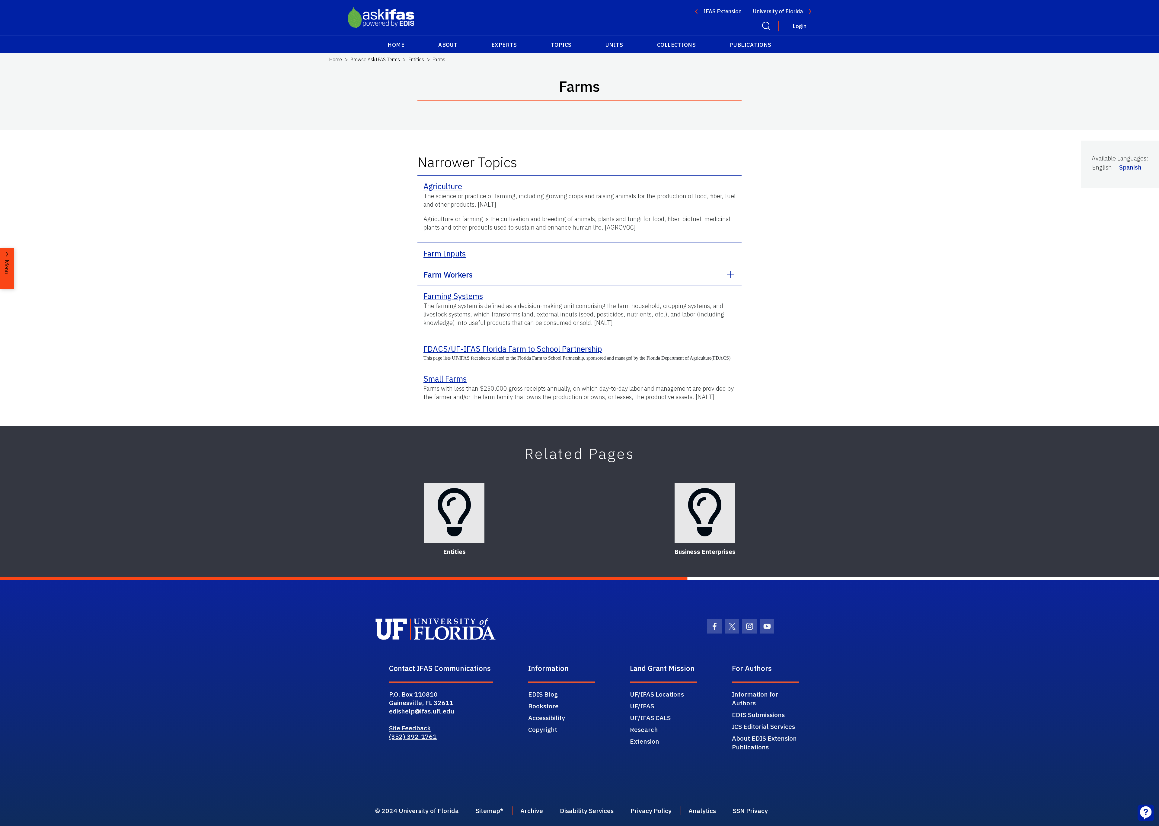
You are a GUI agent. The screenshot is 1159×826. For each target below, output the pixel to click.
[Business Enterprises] (705, 513)
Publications (750, 44)
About (448, 44)
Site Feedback (410, 728)
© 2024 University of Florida (417, 810)
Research (644, 729)
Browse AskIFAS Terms (375, 59)
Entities (416, 59)
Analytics (702, 810)
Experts (504, 44)
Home (396, 44)
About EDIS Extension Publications (764, 742)
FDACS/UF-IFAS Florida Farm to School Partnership (512, 349)
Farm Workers (448, 274)
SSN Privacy (750, 810)
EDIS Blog (543, 694)
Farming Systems (453, 296)
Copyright (542, 729)
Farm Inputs (444, 253)
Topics (561, 44)
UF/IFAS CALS (650, 717)
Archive (531, 810)
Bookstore (543, 706)
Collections (676, 44)
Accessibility (546, 717)
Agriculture (442, 186)
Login (799, 26)
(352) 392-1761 (413, 736)
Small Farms (445, 378)
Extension (644, 741)
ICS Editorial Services (763, 726)
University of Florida (778, 11)
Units (614, 44)
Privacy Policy (651, 810)
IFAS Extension (723, 11)
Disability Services (587, 810)
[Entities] (454, 513)
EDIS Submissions (758, 714)
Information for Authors (755, 698)
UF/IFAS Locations (657, 694)
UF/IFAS (642, 706)
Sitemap (488, 810)
